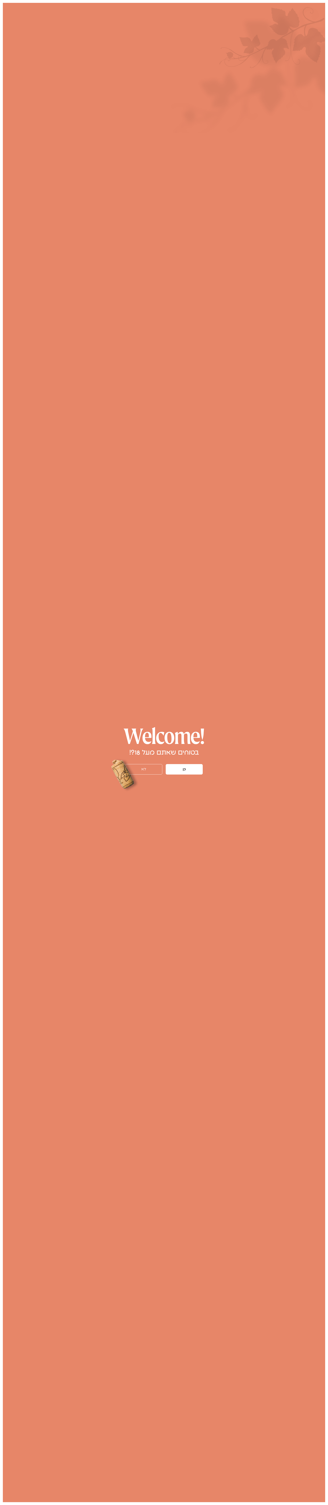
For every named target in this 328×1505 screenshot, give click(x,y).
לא (143, 769)
